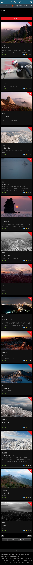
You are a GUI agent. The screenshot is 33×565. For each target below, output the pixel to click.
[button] (2, 536)
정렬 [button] (30, 535)
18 (16, 540)
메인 (7, 6)
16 (9, 540)
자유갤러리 (27, 6)
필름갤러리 (19, 6)
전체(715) (16, 18)
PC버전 (16, 550)
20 (23, 540)
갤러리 (12, 6)
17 (13, 540)
